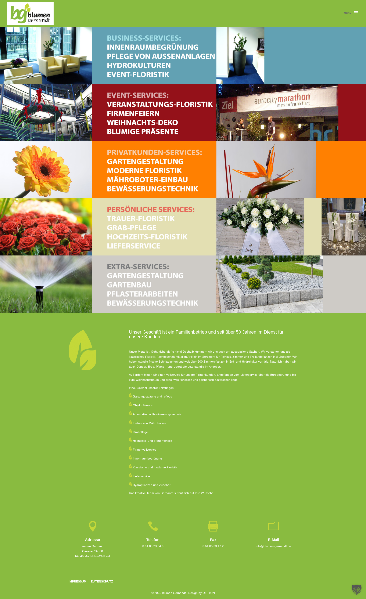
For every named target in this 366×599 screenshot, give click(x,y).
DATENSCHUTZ (102, 581)
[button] (356, 589)
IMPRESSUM (77, 581)
